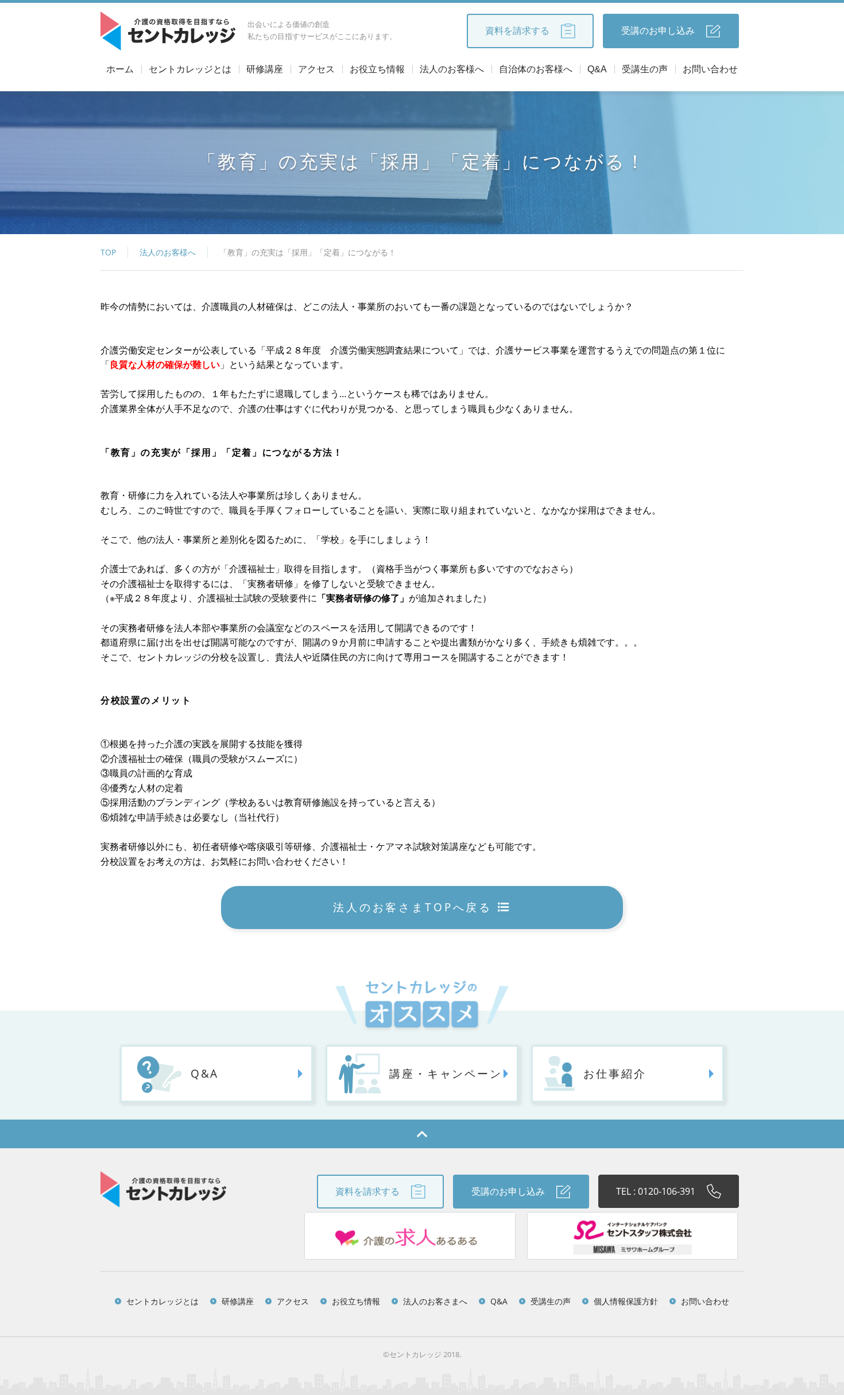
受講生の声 (645, 69)
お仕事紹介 (614, 1073)
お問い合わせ (710, 69)
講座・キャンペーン (445, 1073)
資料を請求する (517, 30)
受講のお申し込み (658, 30)
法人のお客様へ (452, 69)
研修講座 (264, 69)
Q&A (597, 69)
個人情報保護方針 (626, 1301)
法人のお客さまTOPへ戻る (412, 907)
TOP (108, 252)
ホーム (120, 69)
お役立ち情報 (377, 69)
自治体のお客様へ (535, 69)
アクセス (316, 69)
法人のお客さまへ (435, 1301)
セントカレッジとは (190, 69)
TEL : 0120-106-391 (655, 1191)
